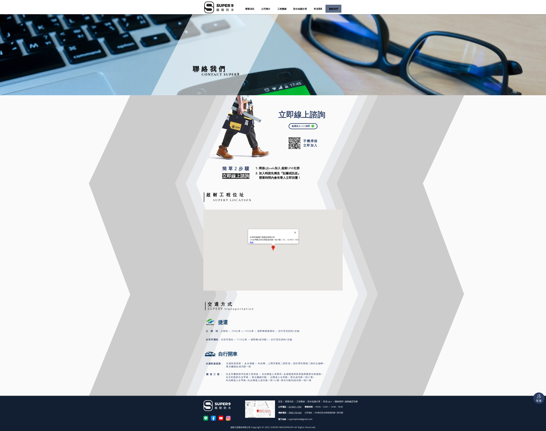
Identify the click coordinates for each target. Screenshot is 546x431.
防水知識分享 (314, 401)
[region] (273, 120)
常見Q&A (327, 401)
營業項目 (289, 401)
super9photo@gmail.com (300, 419)
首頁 (280, 401)
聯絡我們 (339, 401)
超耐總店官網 (351, 401)
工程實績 (300, 401)
